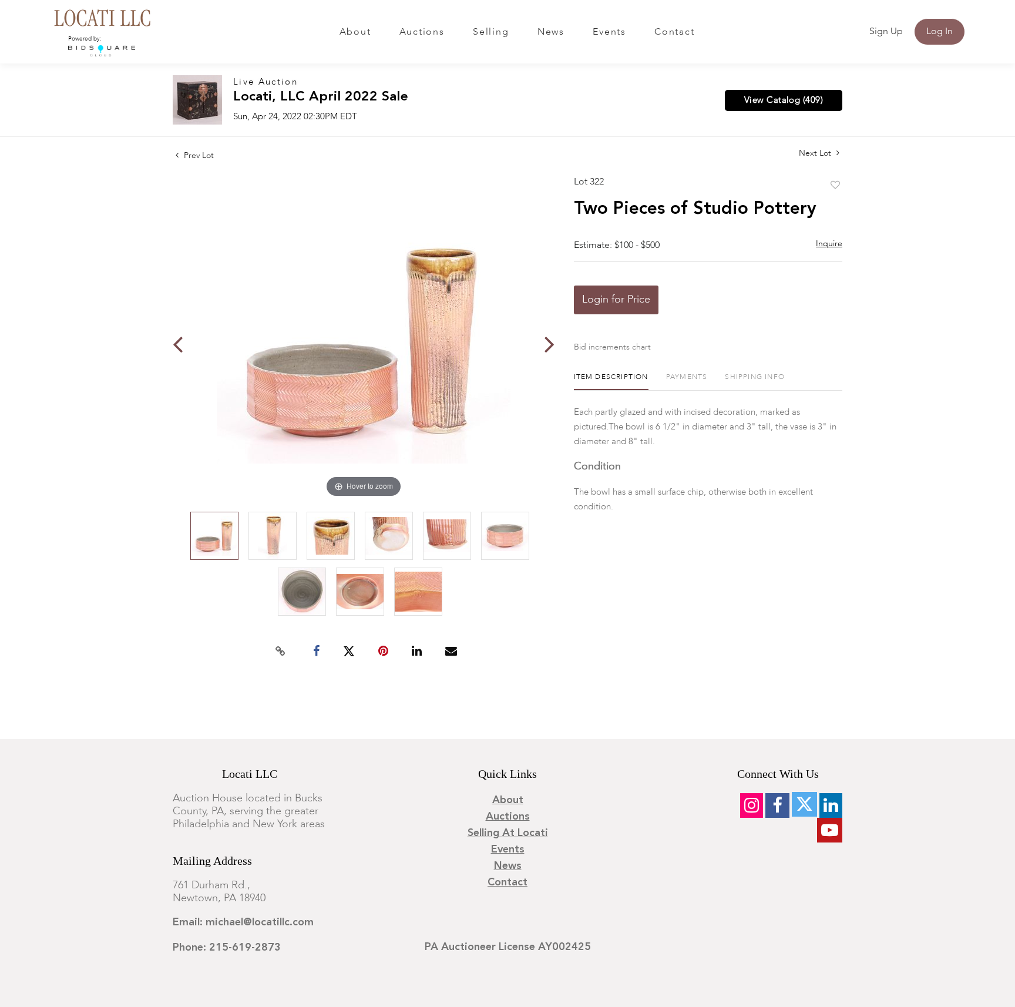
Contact (674, 32)
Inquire (829, 244)
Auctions (422, 32)
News (550, 32)
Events (609, 32)
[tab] (611, 381)
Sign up (886, 31)
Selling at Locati (508, 833)
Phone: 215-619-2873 (227, 947)
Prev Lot (198, 156)
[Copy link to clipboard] (281, 652)
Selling (491, 32)
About (355, 32)
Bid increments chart (612, 347)
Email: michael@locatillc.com (243, 922)
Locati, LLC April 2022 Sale (320, 97)
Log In (939, 31)
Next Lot (816, 153)
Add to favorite (835, 186)
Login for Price (616, 299)
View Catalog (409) (783, 100)
